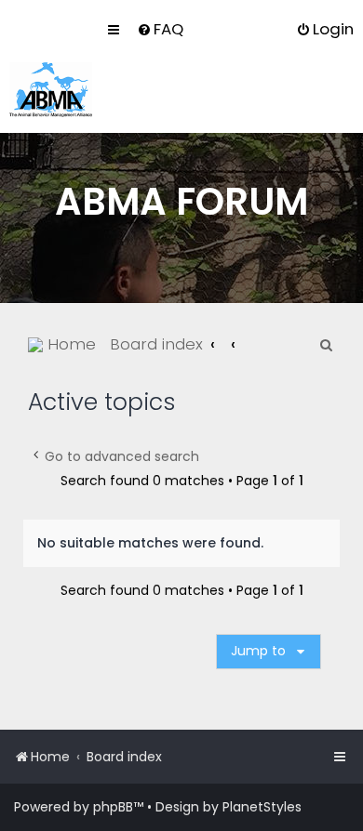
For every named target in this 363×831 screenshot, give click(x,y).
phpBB (113, 807)
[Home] (50, 89)
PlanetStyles (262, 807)
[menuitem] (160, 29)
